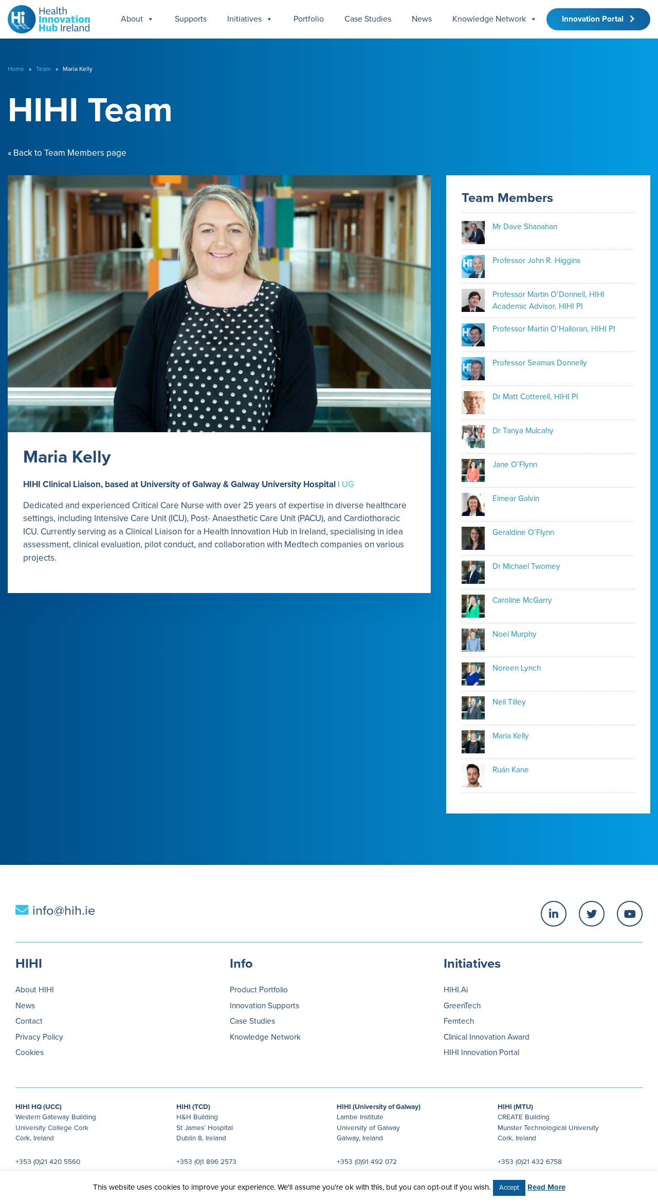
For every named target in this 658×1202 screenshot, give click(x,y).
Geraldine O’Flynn (523, 532)
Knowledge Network (489, 19)
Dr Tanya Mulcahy (523, 430)
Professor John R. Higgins (536, 260)
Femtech (459, 1021)
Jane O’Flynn (514, 464)
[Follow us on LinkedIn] (553, 914)
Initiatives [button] (244, 19)
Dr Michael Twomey (526, 566)
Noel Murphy (514, 634)
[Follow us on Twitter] (592, 914)
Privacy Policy (39, 1037)
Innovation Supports (264, 1005)
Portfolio (309, 19)
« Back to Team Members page (67, 152)
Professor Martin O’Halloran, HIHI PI (553, 329)
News (422, 19)
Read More (546, 1187)
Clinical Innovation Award (486, 1037)
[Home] (45, 16)
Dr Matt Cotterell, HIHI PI (535, 396)
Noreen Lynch (516, 668)
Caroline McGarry (522, 600)
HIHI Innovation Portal (481, 1052)
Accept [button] (509, 1187)
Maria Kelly (510, 736)
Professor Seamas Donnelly (539, 362)
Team (43, 68)
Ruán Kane (510, 769)
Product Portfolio (259, 989)
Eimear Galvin (515, 498)
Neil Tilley (509, 702)
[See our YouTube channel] (630, 914)
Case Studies (367, 19)
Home (16, 68)
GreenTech (462, 1005)
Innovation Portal (596, 19)
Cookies (29, 1052)
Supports (191, 19)
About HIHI (34, 989)
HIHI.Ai (456, 989)
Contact (29, 1021)
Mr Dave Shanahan (524, 226)
